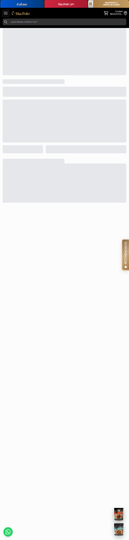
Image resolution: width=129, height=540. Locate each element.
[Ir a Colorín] (22, 4)
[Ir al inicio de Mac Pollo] (21, 13)
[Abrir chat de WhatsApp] (8, 532)
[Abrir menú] (5, 13)
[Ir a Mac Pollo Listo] (66, 4)
